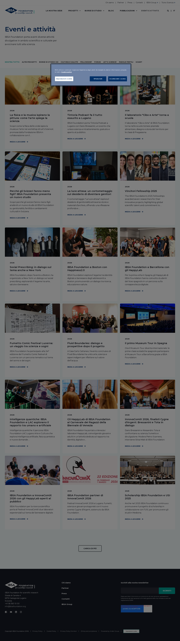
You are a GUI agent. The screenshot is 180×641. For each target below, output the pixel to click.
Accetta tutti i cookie (117, 79)
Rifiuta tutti (98, 79)
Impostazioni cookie (64, 79)
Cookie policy (66, 72)
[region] (91, 75)
